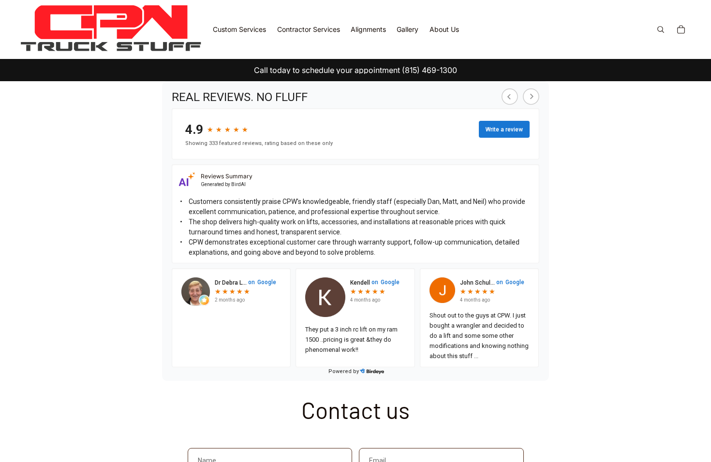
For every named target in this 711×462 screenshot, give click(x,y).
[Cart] (681, 29)
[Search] (660, 29)
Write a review (504, 129)
